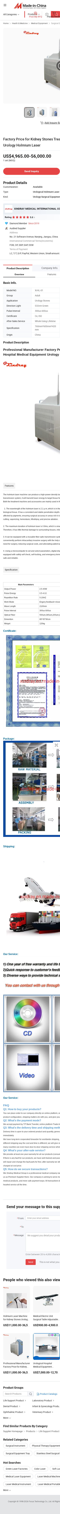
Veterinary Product (41, 1412)
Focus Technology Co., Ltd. (40, 1501)
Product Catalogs (48, 1393)
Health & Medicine (20, 23)
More (6, 1490)
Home (5, 23)
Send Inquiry (31, 171)
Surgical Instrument (15, 1445)
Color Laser (40, 1468)
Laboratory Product (42, 1400)
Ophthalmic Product (13, 1412)
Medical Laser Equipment (18, 1476)
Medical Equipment (39, 23)
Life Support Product (13, 1400)
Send (30, 1262)
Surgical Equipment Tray (18, 1453)
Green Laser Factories (17, 1468)
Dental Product (10, 1406)
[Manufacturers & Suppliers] (30, 5)
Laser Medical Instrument (18, 1484)
